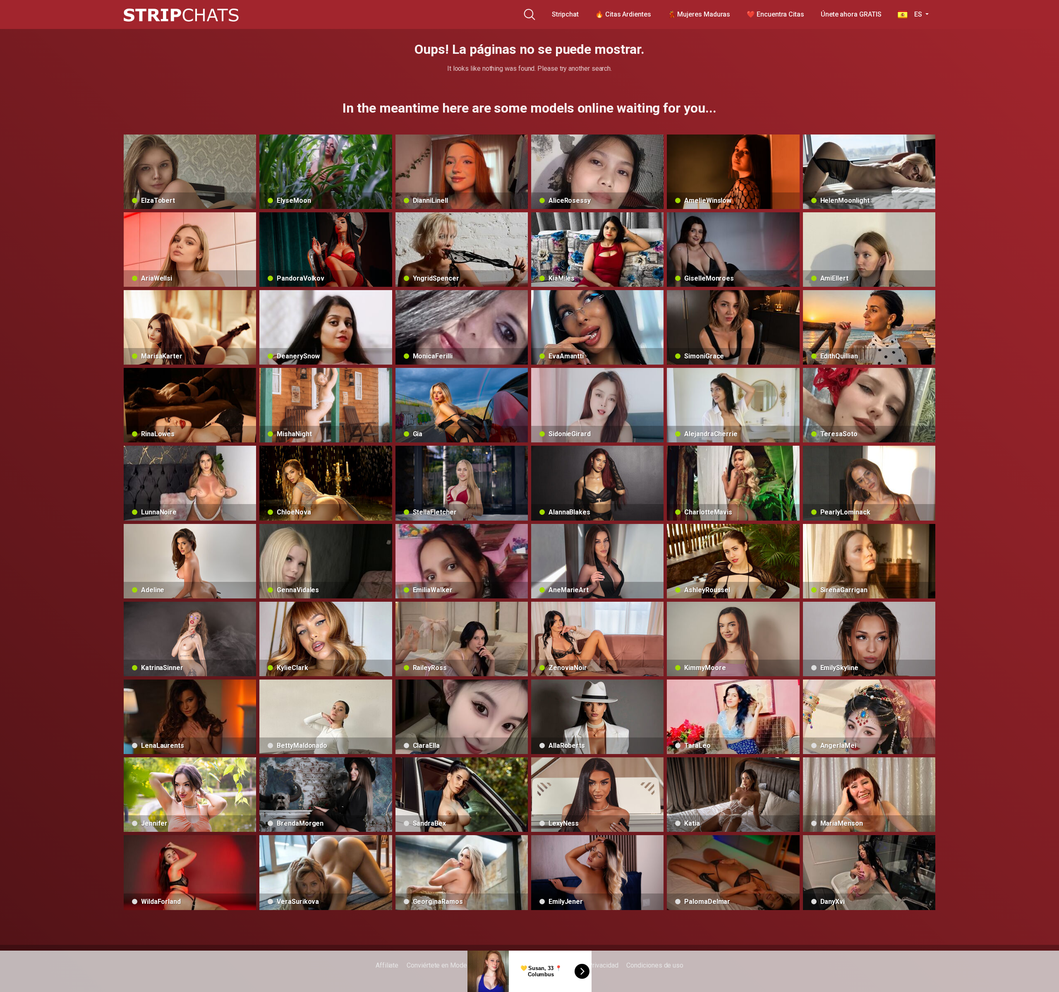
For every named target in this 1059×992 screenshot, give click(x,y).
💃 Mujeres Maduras (699, 14)
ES (915, 14)
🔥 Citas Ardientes (623, 14)
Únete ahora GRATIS (851, 14)
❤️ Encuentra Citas (775, 14)
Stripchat (565, 14)
